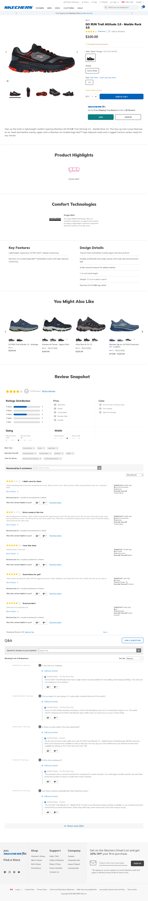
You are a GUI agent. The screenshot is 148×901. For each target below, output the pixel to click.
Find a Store (11, 859)
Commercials (73, 868)
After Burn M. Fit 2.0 (84, 344)
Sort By (122, 658)
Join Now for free (86, 13)
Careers (71, 856)
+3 (67, 339)
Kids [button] (57, 8)
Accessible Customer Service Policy (112, 889)
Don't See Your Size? (108, 78)
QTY (87, 96)
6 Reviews (102, 31)
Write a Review (48, 391)
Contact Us (54, 872)
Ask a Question (133, 640)
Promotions (36, 868)
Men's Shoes (36, 860)
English (139, 2)
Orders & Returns (72, 2)
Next (105, 632)
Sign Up (137, 863)
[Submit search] (138, 650)
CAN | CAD (129, 2)
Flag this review (55, 502)
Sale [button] (80, 8)
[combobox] (121, 7)
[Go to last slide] (6, 52)
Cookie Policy (29, 889)
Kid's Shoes (36, 864)
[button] (114, 2)
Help (95, 2)
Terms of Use (123, 873)
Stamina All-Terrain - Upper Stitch (55, 344)
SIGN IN (128, 117)
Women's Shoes (38, 856)
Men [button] (49, 8)
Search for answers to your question (22, 650)
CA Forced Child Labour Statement (62, 889)
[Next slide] (132, 13)
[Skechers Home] (18, 7)
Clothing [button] (69, 8)
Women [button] (40, 8)
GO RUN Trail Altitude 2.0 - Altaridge (23, 344)
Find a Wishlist (55, 868)
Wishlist (104, 2)
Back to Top (29, 632)
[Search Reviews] (99, 468)
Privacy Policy (111, 873)
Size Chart (94, 77)
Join (6, 850)
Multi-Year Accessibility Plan (87, 889)
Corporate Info (74, 860)
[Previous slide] (16, 13)
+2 (134, 339)
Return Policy (55, 864)
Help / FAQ (54, 856)
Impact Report (74, 864)
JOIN (101, 117)
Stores (86, 2)
